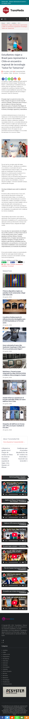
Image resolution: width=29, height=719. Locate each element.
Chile (10, 73)
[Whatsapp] (9, 77)
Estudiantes (19, 264)
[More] (19, 77)
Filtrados (5, 660)
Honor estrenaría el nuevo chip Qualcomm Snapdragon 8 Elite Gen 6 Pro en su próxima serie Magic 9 (14, 347)
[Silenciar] (23, 494)
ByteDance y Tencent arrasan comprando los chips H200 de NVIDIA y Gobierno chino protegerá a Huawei (14, 373)
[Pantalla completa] (25, 494)
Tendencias (6, 682)
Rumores (5, 677)
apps (4, 264)
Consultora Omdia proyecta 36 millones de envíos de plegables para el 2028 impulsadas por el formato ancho (14, 319)
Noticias (5, 665)
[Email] (12, 77)
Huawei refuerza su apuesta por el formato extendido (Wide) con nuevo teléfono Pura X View (14, 399)
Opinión (5, 669)
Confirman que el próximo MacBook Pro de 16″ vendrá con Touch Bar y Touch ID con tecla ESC (21, 455)
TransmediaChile (20, 71)
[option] (18, 1)
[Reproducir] (3, 494)
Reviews (15, 73)
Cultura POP (6, 654)
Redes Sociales (7, 671)
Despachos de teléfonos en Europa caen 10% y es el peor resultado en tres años (13, 425)
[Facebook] (3, 77)
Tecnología (22, 73)
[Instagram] (15, 77)
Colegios (12, 264)
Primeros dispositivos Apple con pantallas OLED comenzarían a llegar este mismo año (14, 292)
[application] (14, 488)
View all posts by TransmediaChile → (14, 442)
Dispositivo (6, 656)
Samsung (4, 266)
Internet (5, 663)
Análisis (5, 73)
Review (5, 673)
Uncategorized (7, 684)
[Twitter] (6, 77)
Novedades (6, 667)
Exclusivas (6, 658)
